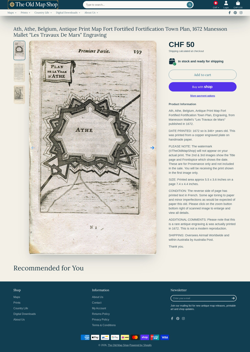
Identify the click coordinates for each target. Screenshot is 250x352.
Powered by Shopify (140, 345)
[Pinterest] (235, 12)
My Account (99, 308)
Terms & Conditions (104, 325)
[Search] (190, 5)
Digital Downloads (67, 12)
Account (226, 5)
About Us (90, 12)
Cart (238, 5)
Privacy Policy (100, 319)
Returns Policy (101, 313)
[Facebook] (229, 12)
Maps (10, 12)
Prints (24, 12)
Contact (96, 302)
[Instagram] (241, 12)
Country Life (42, 12)
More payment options (202, 95)
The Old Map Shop (118, 345)
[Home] (33, 4)
